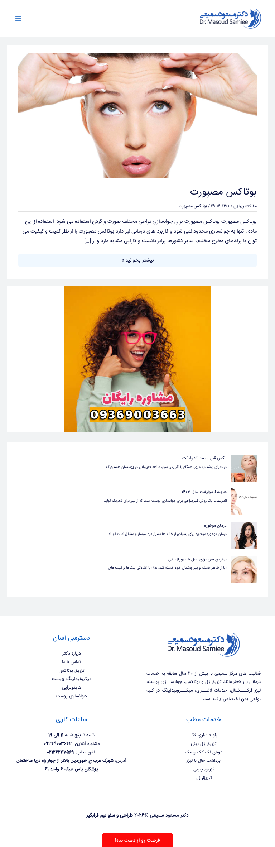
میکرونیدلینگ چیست (71, 679)
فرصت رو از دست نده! (137, 840)
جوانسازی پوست (71, 696)
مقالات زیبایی (245, 206)
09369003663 (58, 743)
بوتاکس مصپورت (223, 192)
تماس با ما (71, 662)
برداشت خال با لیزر (204, 760)
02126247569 (60, 752)
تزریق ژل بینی (203, 743)
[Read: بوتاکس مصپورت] (137, 116)
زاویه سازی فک (203, 735)
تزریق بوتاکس (71, 670)
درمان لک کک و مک (203, 752)
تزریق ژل (204, 777)
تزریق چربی (203, 769)
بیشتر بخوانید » (137, 259)
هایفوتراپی (71, 687)
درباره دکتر (71, 653)
